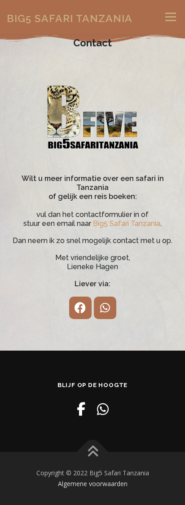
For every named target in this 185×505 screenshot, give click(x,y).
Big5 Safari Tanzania (69, 18)
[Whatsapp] (105, 308)
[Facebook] (80, 308)
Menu (170, 17)
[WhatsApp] (103, 409)
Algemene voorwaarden (93, 483)
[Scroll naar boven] (93, 452)
